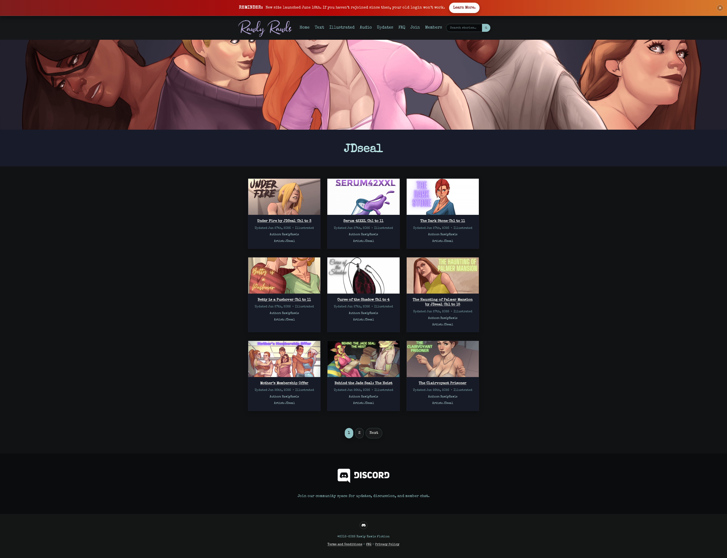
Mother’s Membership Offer (284, 383)
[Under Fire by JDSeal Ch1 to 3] (284, 197)
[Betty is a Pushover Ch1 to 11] (284, 275)
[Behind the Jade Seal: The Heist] (363, 359)
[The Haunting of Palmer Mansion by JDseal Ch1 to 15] (443, 275)
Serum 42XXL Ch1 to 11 (363, 221)
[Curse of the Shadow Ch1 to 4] (363, 275)
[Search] (486, 28)
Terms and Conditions (345, 544)
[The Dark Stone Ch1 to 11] (443, 197)
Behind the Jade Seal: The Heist (363, 383)
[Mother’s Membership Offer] (284, 359)
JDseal (290, 241)
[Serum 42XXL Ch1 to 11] (363, 197)
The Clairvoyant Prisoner (442, 383)
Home (305, 28)
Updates (385, 28)
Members (433, 28)
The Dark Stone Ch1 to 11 (442, 221)
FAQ (401, 28)
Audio (366, 28)
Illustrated (342, 28)
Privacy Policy (387, 544)
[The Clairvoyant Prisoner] (443, 359)
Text (319, 28)
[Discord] (363, 525)
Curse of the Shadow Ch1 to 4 (363, 300)
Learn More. (464, 8)
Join (415, 28)
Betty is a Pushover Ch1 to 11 (284, 300)
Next (374, 433)
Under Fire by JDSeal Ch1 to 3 (284, 221)
